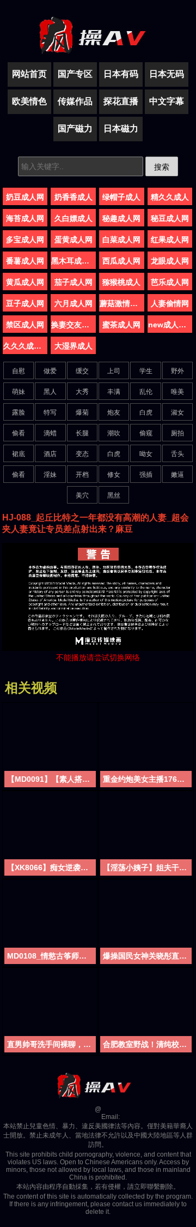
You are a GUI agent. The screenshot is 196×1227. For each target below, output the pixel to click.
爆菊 (82, 412)
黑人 (50, 392)
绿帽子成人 (121, 197)
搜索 (161, 167)
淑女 (177, 412)
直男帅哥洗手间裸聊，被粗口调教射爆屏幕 (51, 1044)
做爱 (50, 371)
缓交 (82, 371)
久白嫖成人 (73, 218)
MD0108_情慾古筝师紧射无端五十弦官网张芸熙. (51, 955)
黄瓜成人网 (25, 282)
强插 (145, 474)
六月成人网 (73, 303)
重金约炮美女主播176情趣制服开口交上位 (147, 779)
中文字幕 (166, 101)
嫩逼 (177, 474)
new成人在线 (170, 324)
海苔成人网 (25, 218)
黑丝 (113, 495)
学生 (145, 371)
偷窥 (145, 433)
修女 (113, 474)
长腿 (82, 433)
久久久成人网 (25, 346)
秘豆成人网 (170, 218)
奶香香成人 (73, 197)
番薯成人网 (25, 260)
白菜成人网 (121, 239)
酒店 (50, 454)
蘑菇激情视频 (122, 303)
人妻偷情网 (170, 303)
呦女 (145, 454)
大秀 (82, 392)
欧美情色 (29, 101)
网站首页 (29, 74)
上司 (113, 371)
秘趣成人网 (121, 218)
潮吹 (113, 433)
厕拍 (177, 433)
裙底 (18, 454)
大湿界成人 (73, 346)
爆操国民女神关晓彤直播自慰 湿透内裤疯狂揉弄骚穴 (147, 955)
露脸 (18, 412)
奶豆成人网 (25, 197)
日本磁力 (120, 128)
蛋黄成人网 (73, 239)
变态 (82, 454)
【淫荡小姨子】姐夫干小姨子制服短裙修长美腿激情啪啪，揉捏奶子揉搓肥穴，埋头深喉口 (147, 867)
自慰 (18, 371)
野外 (177, 371)
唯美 (177, 392)
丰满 (113, 392)
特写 (50, 412)
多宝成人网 (25, 239)
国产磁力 (75, 128)
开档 (82, 474)
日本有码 (120, 74)
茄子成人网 (73, 282)
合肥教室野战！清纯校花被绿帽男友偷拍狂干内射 (147, 1044)
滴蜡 (50, 433)
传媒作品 (75, 101)
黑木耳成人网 (73, 260)
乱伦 (145, 392)
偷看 (18, 433)
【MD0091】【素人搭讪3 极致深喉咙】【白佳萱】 (51, 779)
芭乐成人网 (170, 282)
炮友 (113, 412)
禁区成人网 (25, 324)
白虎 (145, 412)
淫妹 (50, 474)
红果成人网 (170, 239)
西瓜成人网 (121, 260)
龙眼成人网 (170, 260)
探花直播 (120, 101)
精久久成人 (170, 197)
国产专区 (75, 74)
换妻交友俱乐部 (73, 324)
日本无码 (166, 74)
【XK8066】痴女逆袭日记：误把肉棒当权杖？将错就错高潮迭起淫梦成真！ (51, 867)
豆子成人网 (25, 303)
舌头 (177, 454)
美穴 (82, 495)
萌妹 (18, 392)
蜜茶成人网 (121, 324)
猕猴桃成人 (121, 282)
